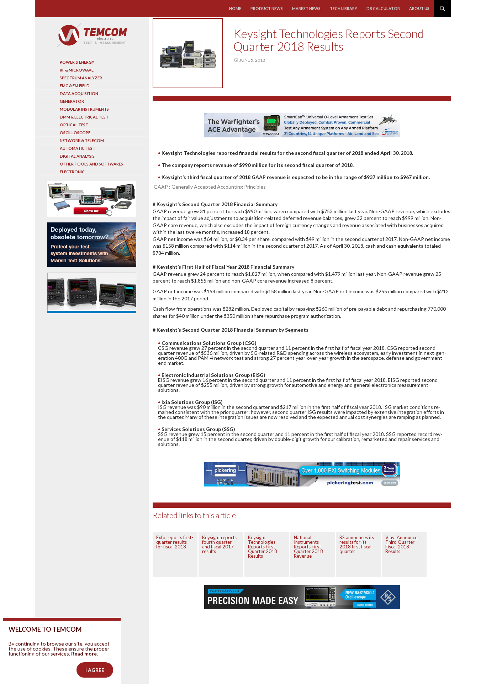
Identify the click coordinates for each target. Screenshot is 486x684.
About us (419, 8)
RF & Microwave (77, 70)
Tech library (343, 8)
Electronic (72, 171)
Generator (72, 101)
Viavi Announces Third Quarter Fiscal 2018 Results (402, 544)
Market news (306, 8)
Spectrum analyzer (81, 77)
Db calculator (383, 8)
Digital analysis (77, 156)
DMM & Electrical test (84, 117)
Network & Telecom (82, 140)
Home (235, 8)
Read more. (84, 654)
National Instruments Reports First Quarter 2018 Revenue (308, 547)
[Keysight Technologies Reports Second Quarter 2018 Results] (188, 53)
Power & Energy (77, 62)
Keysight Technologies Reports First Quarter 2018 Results (262, 547)
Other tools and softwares (91, 164)
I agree (94, 670)
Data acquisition (79, 93)
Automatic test (77, 148)
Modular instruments (84, 109)
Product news (266, 8)
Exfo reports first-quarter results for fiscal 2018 (174, 542)
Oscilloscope (75, 132)
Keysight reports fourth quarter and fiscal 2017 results (219, 544)
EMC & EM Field (75, 85)
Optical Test (74, 124)
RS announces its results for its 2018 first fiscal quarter (356, 544)
